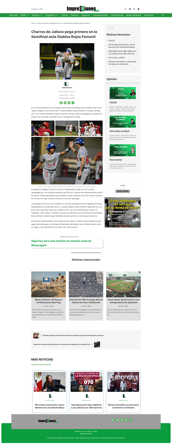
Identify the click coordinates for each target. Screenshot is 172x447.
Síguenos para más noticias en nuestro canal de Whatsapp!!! (61, 243)
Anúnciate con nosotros (116, 438)
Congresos (50, 15)
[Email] (65, 102)
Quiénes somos (85, 438)
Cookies (66, 438)
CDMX (23, 15)
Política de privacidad (54, 438)
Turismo (75, 15)
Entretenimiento (100, 15)
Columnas (149, 15)
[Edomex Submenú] (41, 15)
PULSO (113, 102)
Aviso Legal (75, 438)
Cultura (64, 15)
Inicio (33, 23)
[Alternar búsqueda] (163, 15)
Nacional (13, 15)
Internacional (117, 15)
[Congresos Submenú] (57, 15)
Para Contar (116, 159)
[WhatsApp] (68, 102)
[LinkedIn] (121, 420)
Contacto (103, 438)
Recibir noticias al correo (69, 237)
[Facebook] (61, 102)
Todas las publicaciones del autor (67, 91)
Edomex (35, 15)
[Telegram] (72, 102)
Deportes (86, 15)
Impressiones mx (86, 434)
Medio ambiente (133, 15)
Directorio (95, 438)
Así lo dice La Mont (119, 131)
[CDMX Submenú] (28, 15)
